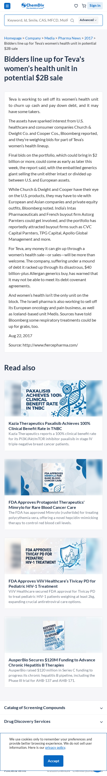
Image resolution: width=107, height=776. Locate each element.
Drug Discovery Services (27, 721)
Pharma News (69, 38)
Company (33, 38)
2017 (88, 38)
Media (49, 38)
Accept (53, 761)
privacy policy (55, 747)
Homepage (13, 38)
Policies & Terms (15, 771)
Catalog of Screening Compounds (34, 707)
